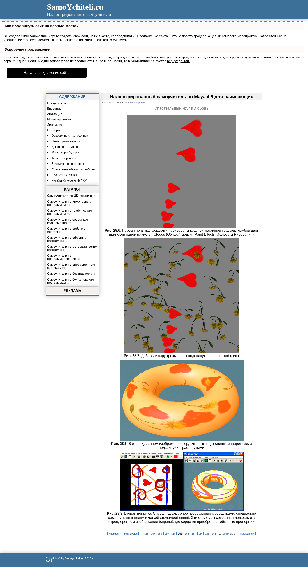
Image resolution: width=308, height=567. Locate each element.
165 (207, 533)
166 (214, 533)
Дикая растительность (67, 147)
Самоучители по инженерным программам (69, 203)
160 (173, 533)
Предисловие (57, 103)
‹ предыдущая (129, 533)
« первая (113, 533)
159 (167, 533)
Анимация (54, 114)
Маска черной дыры (65, 152)
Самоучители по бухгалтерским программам (70, 281)
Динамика (54, 124)
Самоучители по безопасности (70, 273)
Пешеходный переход (66, 141)
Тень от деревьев (64, 158)
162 (187, 533)
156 (146, 533)
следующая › (230, 533)
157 (153, 533)
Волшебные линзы (64, 175)
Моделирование (59, 119)
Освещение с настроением (70, 135)
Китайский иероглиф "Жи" (69, 180)
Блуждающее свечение (68, 163)
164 (200, 533)
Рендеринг (55, 130)
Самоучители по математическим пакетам (72, 248)
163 (194, 533)
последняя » (247, 533)
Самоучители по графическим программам (69, 212)
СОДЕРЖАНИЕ (72, 97)
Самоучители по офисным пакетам (67, 239)
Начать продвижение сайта (47, 73)
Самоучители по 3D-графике (70, 195)
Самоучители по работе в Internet (66, 230)
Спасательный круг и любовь (73, 169)
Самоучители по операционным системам (71, 266)
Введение (54, 108)
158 (160, 533)
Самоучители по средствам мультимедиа (67, 221)
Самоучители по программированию (62, 257)
